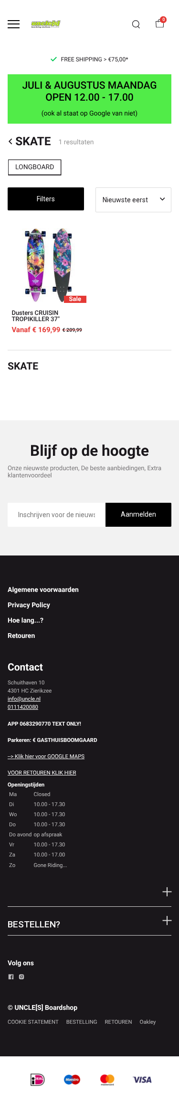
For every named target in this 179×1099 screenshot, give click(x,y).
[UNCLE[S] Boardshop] (46, 24)
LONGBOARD (34, 167)
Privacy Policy (29, 605)
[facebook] (11, 978)
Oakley (148, 1021)
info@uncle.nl (24, 698)
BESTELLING (81, 1021)
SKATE (33, 141)
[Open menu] (14, 24)
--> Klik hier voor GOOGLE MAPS (46, 756)
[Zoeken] (136, 24)
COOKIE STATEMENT (33, 1021)
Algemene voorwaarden (43, 590)
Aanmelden (138, 514)
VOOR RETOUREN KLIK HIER (42, 772)
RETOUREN (118, 1021)
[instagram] (21, 978)
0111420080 (23, 707)
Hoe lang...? (25, 621)
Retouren (21, 636)
